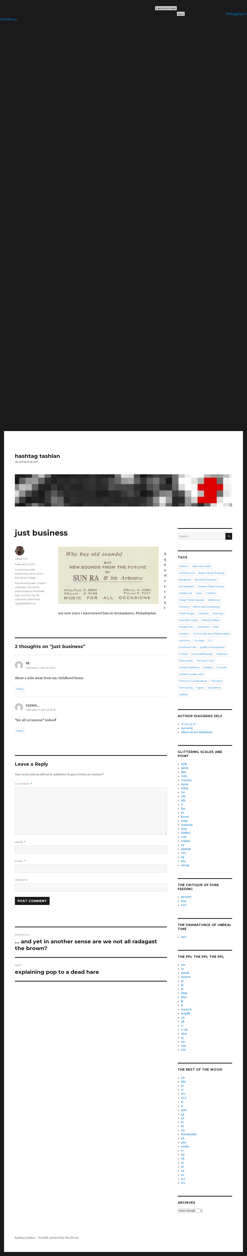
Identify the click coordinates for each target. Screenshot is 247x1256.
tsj (182, 857)
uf (182, 1166)
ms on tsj (187, 728)
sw (182, 1154)
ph (182, 1021)
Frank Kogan (187, 613)
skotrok (186, 849)
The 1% (35, 595)
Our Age (199, 640)
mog (184, 829)
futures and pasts (25, 583)
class (199, 593)
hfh (183, 800)
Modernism (186, 626)
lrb (182, 1138)
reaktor (185, 841)
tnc (183, 1041)
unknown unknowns (27, 599)
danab (185, 973)
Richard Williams (189, 667)
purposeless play (202, 653)
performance (23, 591)
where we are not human (196, 732)
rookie (185, 1146)
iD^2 (184, 937)
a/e (183, 1077)
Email (20, 861)
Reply (20, 688)
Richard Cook (205, 660)
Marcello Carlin (188, 620)
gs (182, 1118)
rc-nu (184, 1029)
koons (185, 816)
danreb (185, 977)
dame (185, 784)
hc (182, 985)
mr (183, 1017)
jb (182, 989)
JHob (184, 993)
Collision (211, 593)
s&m (184, 1033)
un (182, 1170)
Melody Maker (211, 620)
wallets (183, 694)
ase (183, 964)
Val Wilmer (214, 687)
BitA (183, 772)
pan (183, 1142)
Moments (33, 587)
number (184, 633)
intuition (204, 613)
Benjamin (185, 579)
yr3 (183, 1179)
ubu (183, 861)
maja (184, 820)
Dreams (184, 606)
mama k (186, 1009)
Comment (23, 784)
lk (182, 1001)
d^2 (183, 1094)
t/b (182, 1158)
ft (182, 1106)
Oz (210, 640)
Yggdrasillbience (25, 603)
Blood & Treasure (206, 579)
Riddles (208, 667)
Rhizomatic (186, 660)
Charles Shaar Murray (210, 586)
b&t (183, 1081)
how (183, 901)
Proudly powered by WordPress (59, 1237)
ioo (183, 1130)
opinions (184, 640)
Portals (183, 653)
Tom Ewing (186, 687)
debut (184, 788)
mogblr (185, 1013)
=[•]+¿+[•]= (188, 724)
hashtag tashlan (37, 456)
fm (183, 792)
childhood (185, 593)
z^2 (183, 1183)
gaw (183, 1110)
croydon (186, 780)
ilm (183, 808)
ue (182, 1162)
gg (182, 1114)
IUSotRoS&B (188, 1134)
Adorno (184, 566)
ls (182, 1005)
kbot (184, 997)
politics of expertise (212, 647)
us (182, 1175)
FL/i (183, 1098)
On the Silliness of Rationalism (211, 633)
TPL (183, 853)
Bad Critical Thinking (211, 572)
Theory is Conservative (193, 680)
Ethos (32, 573)
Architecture (187, 572)
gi (182, 981)
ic (182, 804)
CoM (184, 776)
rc (182, 1025)
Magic (32, 577)
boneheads (186, 586)
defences (214, 599)
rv (182, 1150)
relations (222, 653)
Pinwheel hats (187, 647)
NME (216, 626)
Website (21, 879)
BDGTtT (186, 897)
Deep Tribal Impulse (191, 599)
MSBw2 (185, 833)
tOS (183, 1050)
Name (20, 842)
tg (182, 1037)
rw (182, 845)
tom (183, 1046)
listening (218, 613)
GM (183, 796)
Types (200, 687)
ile (182, 1126)
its (182, 812)
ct (182, 1089)
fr (182, 1102)
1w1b (184, 764)
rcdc (184, 837)
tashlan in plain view (191, 674)
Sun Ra (25, 595)
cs (182, 969)
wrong (185, 865)
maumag (187, 824)
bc (182, 1085)
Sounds (221, 667)
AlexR (184, 768)
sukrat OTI (21, 558)
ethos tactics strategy (206, 606)
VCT (183, 905)
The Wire (216, 680)
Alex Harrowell (201, 566)
